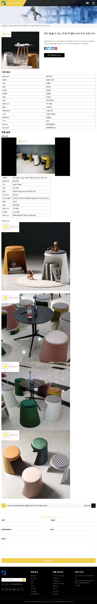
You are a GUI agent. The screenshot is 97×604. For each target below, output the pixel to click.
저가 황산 (77, 585)
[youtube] (14, 589)
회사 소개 (33, 578)
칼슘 (85, 506)
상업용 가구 (56, 581)
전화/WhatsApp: (6, 529)
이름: (3, 520)
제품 (10, 25)
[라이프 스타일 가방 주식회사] (10, 573)
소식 (32, 583)
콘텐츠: (4, 538)
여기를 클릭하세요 (17, 584)
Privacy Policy (35, 594)
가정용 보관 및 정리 (58, 583)
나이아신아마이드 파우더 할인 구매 (84, 577)
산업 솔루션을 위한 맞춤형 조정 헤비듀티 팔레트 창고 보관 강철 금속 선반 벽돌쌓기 (29, 506)
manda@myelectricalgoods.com (64, 601)
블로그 (33, 586)
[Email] (23, 579)
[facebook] (2, 589)
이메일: (53, 520)
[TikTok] (21, 589)
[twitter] (10, 589)
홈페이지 (6, 25)
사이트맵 (33, 591)
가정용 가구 (56, 578)
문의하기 (33, 589)
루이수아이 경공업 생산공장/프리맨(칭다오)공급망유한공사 (85, 582)
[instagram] (18, 589)
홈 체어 (55, 589)
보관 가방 (55, 594)
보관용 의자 (16, 25)
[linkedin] (6, 589)
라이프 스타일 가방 (58, 575)
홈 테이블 (55, 586)
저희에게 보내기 (55, 55)
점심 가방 (55, 591)
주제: (52, 529)
